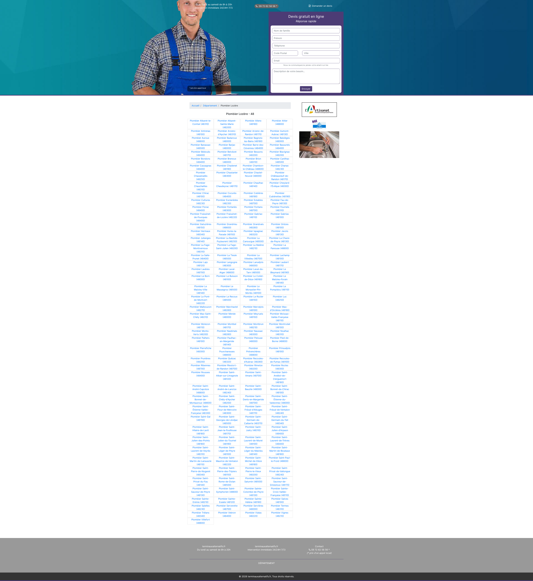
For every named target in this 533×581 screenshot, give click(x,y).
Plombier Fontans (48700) (253, 209)
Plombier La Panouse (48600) (280, 247)
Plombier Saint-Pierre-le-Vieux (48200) (253, 471)
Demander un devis (322, 5)
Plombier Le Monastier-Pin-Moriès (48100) (253, 289)
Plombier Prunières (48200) (200, 360)
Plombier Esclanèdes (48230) (227, 202)
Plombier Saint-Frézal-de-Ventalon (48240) (280, 409)
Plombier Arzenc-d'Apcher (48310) (227, 133)
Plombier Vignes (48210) (279, 514)
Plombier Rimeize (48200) (253, 367)
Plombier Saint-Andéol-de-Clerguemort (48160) (280, 377)
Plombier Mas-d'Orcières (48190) (280, 308)
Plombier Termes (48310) (280, 507)
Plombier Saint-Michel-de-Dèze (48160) (253, 461)
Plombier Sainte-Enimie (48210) (200, 500)
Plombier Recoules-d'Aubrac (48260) (253, 360)
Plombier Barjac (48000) (227, 146)
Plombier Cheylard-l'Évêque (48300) (280, 184)
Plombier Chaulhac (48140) (253, 184)
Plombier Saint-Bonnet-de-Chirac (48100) (279, 389)
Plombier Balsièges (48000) (280, 139)
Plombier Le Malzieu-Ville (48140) (200, 289)
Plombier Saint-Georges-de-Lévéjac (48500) (227, 420)
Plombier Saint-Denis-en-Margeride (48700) (253, 399)
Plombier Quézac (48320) (227, 360)
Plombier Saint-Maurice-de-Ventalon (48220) (227, 461)
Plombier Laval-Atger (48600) (227, 271)
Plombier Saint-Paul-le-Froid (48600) (280, 459)
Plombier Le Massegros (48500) (227, 288)
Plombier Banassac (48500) (201, 146)
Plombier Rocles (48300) (279, 367)
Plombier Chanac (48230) (280, 167)
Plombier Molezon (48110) (200, 326)
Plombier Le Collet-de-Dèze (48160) (253, 278)
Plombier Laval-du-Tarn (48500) (253, 271)
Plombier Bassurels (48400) (280, 146)
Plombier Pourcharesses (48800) (227, 351)
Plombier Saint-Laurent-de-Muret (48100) (253, 440)
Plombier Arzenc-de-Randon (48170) (253, 133)
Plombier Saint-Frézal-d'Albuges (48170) (253, 409)
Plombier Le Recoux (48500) (227, 298)
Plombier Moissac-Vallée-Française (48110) (280, 317)
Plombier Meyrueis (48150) (253, 315)
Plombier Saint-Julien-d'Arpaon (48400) (279, 430)
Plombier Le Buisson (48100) (227, 278)
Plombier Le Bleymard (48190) (279, 271)
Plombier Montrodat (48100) (279, 326)
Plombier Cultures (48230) (200, 202)
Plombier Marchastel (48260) (227, 308)
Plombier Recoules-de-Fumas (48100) (280, 360)
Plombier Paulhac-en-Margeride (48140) (227, 341)
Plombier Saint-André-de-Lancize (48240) (227, 389)
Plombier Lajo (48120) (200, 264)
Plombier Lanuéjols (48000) (253, 264)
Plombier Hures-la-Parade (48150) (227, 233)
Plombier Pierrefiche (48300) (200, 350)
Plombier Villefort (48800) (200, 521)
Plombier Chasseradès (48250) (200, 176)
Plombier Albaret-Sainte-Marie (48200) (227, 124)
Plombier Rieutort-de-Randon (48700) (227, 367)
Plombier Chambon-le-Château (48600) (253, 167)
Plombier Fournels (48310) (279, 209)
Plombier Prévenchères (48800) (253, 351)
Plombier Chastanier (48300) (227, 174)
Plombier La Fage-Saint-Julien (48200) (227, 247)
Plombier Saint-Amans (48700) (253, 374)
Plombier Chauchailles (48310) (200, 186)
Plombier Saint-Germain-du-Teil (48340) (279, 420)
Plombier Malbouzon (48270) (200, 308)
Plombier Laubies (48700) (201, 271)
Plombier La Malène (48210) (253, 247)
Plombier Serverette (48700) (227, 507)
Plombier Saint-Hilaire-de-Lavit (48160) (200, 430)
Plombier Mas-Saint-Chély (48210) (200, 315)
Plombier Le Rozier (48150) (253, 298)
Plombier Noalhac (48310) (279, 333)
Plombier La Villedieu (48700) (253, 257)
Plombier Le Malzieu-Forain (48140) (279, 279)
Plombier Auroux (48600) (200, 139)
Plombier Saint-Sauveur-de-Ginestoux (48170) (279, 481)
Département (266, 563)
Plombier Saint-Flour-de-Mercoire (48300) (227, 409)
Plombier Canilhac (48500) (279, 160)
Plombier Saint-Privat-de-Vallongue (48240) (279, 471)
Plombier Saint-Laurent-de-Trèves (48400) (279, 440)
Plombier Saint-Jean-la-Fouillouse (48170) (227, 430)
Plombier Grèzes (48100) (279, 226)
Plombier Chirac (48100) (200, 195)
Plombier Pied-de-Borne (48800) (279, 339)
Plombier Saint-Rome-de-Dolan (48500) (227, 481)
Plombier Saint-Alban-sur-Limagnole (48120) (227, 375)
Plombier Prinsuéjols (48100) (279, 350)
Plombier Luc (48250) (280, 298)
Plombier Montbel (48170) (227, 326)
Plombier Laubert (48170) (280, 264)
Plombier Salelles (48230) (201, 507)
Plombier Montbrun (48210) (253, 326)
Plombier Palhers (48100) (200, 339)
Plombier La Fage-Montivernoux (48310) (200, 248)
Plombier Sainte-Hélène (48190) (253, 500)
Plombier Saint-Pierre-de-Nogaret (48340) (200, 471)
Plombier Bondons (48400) (200, 160)
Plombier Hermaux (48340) (200, 233)
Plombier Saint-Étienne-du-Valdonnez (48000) (280, 399)
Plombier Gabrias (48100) (280, 215)
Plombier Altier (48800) (279, 122)
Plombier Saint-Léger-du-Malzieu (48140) (253, 450)
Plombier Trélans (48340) (200, 514)
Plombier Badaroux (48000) (227, 139)
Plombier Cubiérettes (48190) (279, 195)
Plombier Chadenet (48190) (227, 167)
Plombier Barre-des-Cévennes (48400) (253, 146)
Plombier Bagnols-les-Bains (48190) (253, 139)
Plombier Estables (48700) (253, 202)
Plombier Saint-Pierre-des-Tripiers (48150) (227, 471)
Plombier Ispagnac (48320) (253, 233)
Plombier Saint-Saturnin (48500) (253, 480)
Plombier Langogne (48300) (227, 264)
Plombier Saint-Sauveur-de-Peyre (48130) (200, 492)
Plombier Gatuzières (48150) (200, 226)
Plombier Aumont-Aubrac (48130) (279, 133)
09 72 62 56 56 (267, 6)
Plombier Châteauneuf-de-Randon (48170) (280, 176)
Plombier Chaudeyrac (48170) (227, 184)
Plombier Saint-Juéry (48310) (253, 429)
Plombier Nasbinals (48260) (227, 333)
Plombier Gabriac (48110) (253, 215)
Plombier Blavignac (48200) (280, 153)
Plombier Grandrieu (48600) (227, 226)
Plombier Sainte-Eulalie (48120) (227, 500)
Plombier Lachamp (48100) (280, 257)
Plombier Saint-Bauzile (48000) (253, 387)
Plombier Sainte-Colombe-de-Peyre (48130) (253, 492)
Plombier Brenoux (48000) (227, 160)
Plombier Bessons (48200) (253, 153)
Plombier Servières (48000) (253, 507)
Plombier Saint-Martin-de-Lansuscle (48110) (200, 461)
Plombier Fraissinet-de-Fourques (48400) (200, 217)
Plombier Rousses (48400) (200, 374)
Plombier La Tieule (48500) (227, 257)
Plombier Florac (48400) (200, 209)
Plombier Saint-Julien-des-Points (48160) (200, 440)
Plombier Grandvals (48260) (253, 226)
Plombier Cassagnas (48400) (200, 167)
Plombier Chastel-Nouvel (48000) (253, 174)
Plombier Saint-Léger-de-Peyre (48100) (227, 450)
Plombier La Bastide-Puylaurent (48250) (227, 240)
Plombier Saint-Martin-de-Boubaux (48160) (279, 450)
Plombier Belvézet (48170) (227, 153)
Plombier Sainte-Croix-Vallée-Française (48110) (280, 492)
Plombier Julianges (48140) (201, 240)
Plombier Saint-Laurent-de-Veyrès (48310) (200, 450)
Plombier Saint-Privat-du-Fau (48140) (201, 481)
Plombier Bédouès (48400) (200, 153)
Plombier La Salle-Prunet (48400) (200, 257)
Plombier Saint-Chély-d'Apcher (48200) (227, 399)
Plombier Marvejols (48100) (253, 308)
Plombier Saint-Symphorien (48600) (227, 490)
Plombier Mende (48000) (227, 315)
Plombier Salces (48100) (279, 500)
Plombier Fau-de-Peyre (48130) (280, 202)
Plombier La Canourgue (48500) (253, 240)
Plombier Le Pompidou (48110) (279, 288)
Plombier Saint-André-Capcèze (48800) (200, 389)
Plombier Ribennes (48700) (200, 367)
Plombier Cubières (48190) (253, 195)
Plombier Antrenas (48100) (200, 133)
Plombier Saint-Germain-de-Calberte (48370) (253, 420)
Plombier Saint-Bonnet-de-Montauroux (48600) (201, 399)
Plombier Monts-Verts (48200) (200, 333)
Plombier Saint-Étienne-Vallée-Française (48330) (200, 409)
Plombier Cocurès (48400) (227, 195)
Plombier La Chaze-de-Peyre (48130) (279, 240)
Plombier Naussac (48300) (253, 333)
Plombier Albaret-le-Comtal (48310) (200, 122)
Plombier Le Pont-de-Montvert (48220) (200, 300)
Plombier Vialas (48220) (253, 514)
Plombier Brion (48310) (253, 160)
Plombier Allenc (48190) (253, 122)
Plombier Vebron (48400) (227, 514)
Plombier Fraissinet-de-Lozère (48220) (227, 215)
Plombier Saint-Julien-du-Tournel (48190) (227, 440)
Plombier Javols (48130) (279, 233)
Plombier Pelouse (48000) (253, 339)
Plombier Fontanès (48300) (227, 209)
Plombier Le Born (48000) (201, 278)
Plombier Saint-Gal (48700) (200, 418)
